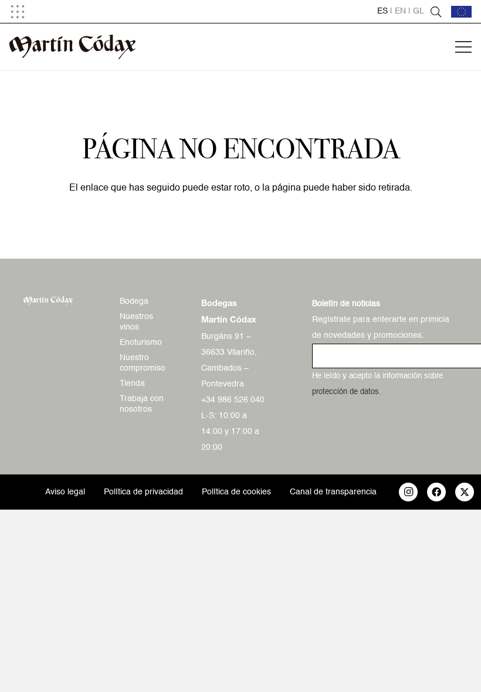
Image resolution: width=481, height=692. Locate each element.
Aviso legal (65, 492)
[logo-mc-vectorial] (72, 47)
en (400, 11)
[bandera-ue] (461, 12)
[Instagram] (408, 492)
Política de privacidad (143, 492)
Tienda (132, 383)
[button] (17, 12)
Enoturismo (141, 342)
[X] (464, 492)
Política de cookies (236, 492)
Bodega (134, 301)
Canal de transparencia (333, 492)
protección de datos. (346, 392)
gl (418, 11)
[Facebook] (436, 492)
